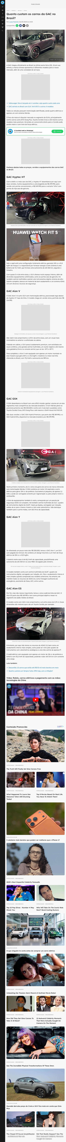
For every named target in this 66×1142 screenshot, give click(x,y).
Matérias (14, 10)
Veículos (20, 10)
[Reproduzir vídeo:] (36, 699)
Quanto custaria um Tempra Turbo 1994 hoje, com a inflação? (31, 671)
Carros (25, 10)
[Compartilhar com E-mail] (24, 25)
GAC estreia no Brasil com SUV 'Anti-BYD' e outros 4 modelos (31, 106)
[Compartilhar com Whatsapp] (17, 25)
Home (8, 10)
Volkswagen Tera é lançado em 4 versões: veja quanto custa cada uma (34, 103)
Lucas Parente (13, 22)
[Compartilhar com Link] (27, 25)
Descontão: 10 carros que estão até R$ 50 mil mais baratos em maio (34, 668)
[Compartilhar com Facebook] (20, 25)
